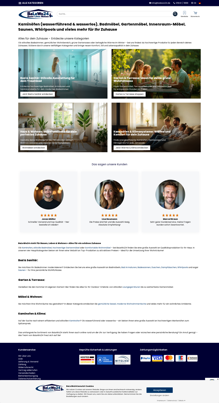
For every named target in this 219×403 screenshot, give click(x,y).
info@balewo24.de (160, 3)
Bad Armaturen (129, 267)
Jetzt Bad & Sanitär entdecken (37, 94)
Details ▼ (182, 401)
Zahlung (22, 364)
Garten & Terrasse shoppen (130, 94)
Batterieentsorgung (28, 375)
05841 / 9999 (181, 3)
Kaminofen (27, 247)
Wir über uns (24, 356)
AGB (20, 359)
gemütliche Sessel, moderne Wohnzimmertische (122, 303)
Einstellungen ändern (159, 395)
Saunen (22, 270)
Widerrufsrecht (25, 367)
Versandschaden (26, 373)
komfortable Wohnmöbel (98, 247)
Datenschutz (172, 401)
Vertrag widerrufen (27, 370)
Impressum (161, 401)
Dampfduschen (169, 267)
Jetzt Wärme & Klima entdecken (132, 147)
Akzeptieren (159, 390)
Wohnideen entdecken (33, 147)
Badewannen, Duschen (149, 267)
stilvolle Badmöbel (42, 247)
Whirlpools (182, 267)
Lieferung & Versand (28, 361)
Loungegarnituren (131, 287)
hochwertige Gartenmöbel (66, 247)
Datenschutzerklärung (29, 378)
